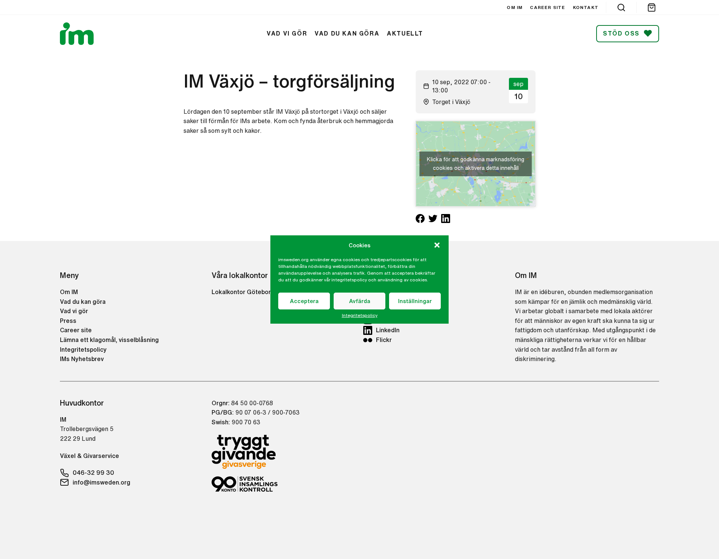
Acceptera (304, 301)
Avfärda (359, 301)
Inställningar (415, 301)
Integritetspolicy (359, 315)
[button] (437, 245)
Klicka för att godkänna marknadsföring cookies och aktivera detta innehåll (475, 164)
